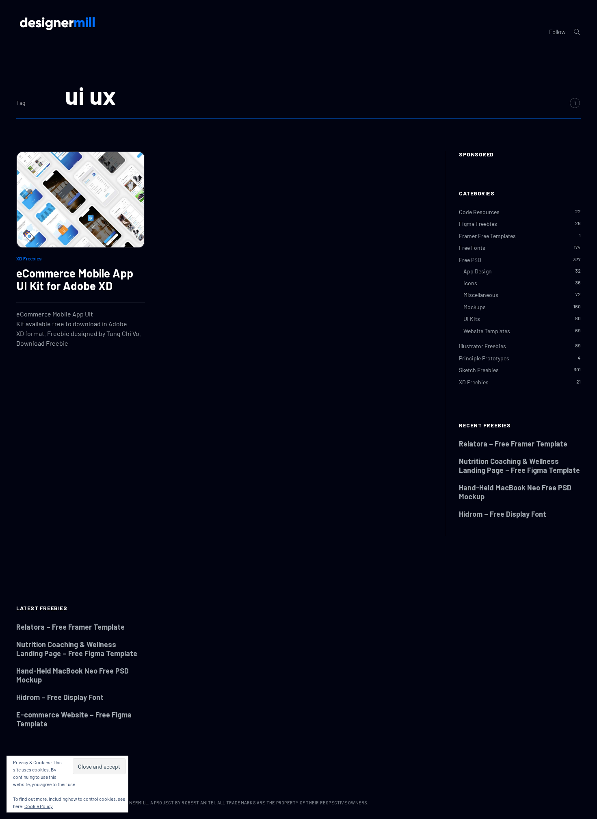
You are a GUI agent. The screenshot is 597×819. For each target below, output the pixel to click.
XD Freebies (29, 258)
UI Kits (471, 318)
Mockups (474, 306)
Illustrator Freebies (482, 345)
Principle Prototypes (484, 358)
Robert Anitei (198, 802)
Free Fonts (472, 247)
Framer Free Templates (487, 235)
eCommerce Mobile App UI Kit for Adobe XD (74, 279)
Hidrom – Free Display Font (502, 513)
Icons (470, 283)
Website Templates (486, 330)
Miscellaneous (480, 294)
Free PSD (470, 259)
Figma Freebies (478, 223)
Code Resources (479, 211)
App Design (477, 271)
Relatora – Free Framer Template (513, 443)
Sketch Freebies (479, 369)
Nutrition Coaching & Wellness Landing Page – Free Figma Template (519, 465)
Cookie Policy (38, 806)
